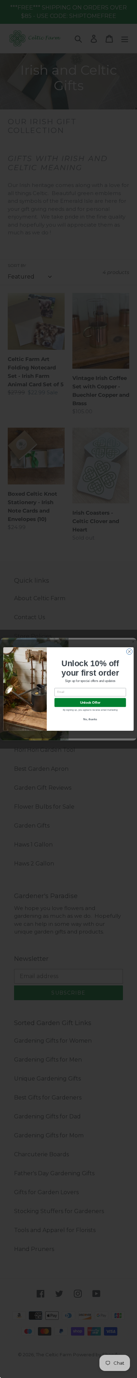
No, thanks (90, 719)
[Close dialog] (129, 652)
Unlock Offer (90, 702)
